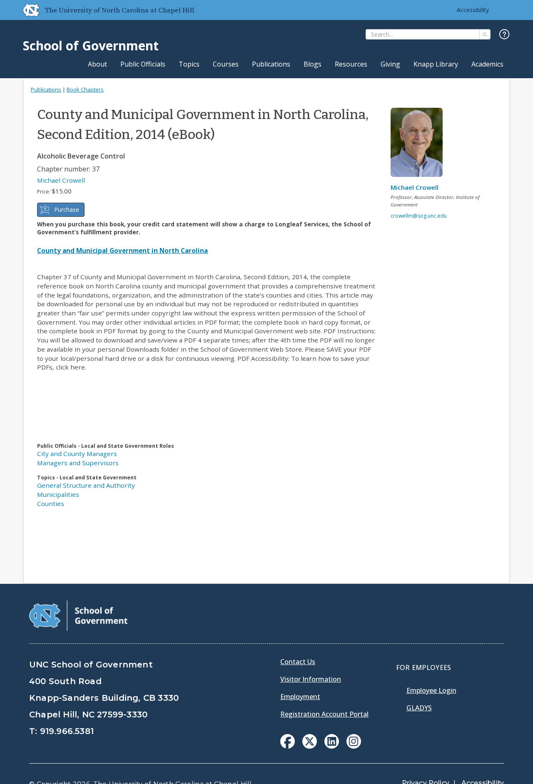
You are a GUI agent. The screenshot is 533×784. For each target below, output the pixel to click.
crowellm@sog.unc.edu (419, 215)
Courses (226, 64)
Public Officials (142, 64)
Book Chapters (85, 89)
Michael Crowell (61, 180)
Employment (300, 696)
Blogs (312, 64)
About (97, 64)
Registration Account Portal (324, 714)
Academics (487, 64)
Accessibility (473, 10)
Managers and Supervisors (78, 463)
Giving (390, 64)
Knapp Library (435, 64)
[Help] (504, 34)
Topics (189, 64)
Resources (351, 64)
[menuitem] (287, 741)
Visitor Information (310, 679)
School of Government (91, 45)
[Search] (485, 34)
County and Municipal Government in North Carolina (122, 250)
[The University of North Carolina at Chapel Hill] (28, 10)
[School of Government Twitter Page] (309, 746)
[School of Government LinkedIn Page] (331, 746)
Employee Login (431, 690)
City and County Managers (77, 453)
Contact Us (297, 661)
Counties (50, 503)
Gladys (419, 707)
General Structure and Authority (86, 485)
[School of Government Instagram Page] (353, 746)
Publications (271, 64)
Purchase (66, 209)
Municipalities (58, 494)
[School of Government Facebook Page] (287, 746)
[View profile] (420, 144)
